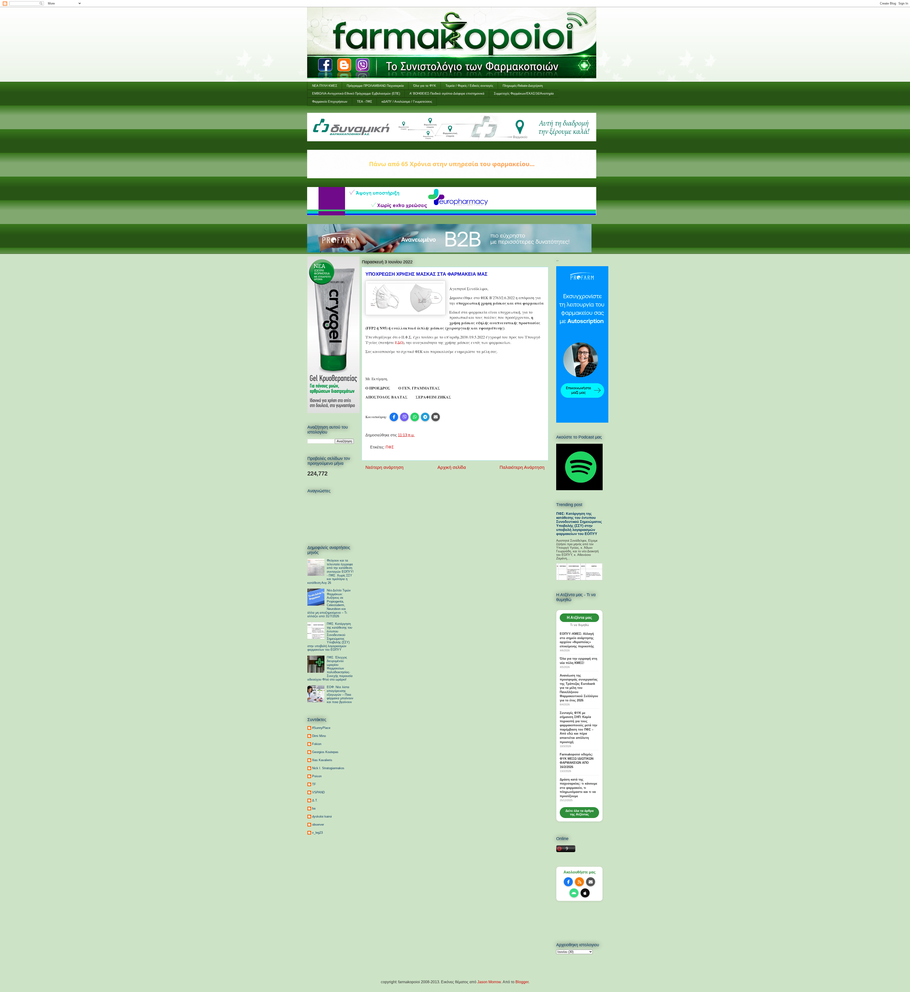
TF (314, 784)
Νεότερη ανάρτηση (384, 467)
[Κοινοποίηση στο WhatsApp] (414, 417)
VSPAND (318, 792)
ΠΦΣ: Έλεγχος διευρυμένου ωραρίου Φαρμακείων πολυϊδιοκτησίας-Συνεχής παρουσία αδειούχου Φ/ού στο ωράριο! (330, 668)
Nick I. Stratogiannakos (328, 768)
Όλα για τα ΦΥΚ (424, 85)
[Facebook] (568, 881)
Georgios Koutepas (325, 752)
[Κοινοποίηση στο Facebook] (394, 417)
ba (313, 808)
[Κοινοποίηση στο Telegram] (425, 417)
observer (318, 824)
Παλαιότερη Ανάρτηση (522, 467)
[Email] (590, 881)
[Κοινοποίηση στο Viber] (404, 417)
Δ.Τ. (315, 800)
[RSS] (579, 881)
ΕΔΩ (399, 342)
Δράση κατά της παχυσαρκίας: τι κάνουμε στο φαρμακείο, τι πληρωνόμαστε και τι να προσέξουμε (578, 788)
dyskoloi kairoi (322, 816)
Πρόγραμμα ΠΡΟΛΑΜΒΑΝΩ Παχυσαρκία (375, 85)
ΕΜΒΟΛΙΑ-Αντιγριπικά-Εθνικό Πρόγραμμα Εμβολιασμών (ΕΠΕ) (356, 93)
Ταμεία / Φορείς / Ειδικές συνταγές (469, 85)
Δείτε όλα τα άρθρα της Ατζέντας (579, 812)
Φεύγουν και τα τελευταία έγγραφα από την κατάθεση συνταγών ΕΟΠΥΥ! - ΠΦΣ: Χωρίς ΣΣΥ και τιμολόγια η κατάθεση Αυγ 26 (330, 572)
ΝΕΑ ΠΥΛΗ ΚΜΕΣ (324, 85)
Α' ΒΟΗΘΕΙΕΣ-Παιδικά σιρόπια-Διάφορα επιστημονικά (447, 93)
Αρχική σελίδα (451, 467)
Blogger (521, 982)
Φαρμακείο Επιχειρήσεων (329, 101)
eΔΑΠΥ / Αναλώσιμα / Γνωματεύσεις (407, 101)
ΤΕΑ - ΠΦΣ (364, 101)
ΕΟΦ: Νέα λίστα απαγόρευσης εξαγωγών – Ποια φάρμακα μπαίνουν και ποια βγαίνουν (340, 694)
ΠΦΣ (390, 447)
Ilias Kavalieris (322, 760)
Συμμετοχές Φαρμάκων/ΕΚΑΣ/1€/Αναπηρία (524, 93)
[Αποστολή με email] (435, 417)
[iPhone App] (585, 892)
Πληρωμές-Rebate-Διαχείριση (523, 85)
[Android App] (573, 892)
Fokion (316, 744)
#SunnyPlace (321, 728)
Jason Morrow (489, 982)
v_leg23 (317, 832)
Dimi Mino (319, 736)
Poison (317, 776)
